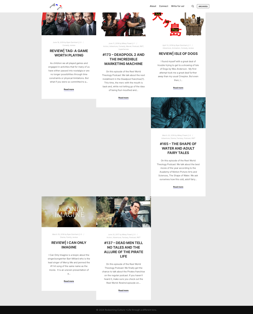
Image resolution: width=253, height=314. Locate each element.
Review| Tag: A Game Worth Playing (69, 53)
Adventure (113, 46)
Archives (203, 6)
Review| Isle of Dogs (178, 53)
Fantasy (180, 138)
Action (105, 46)
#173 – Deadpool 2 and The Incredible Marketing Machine (124, 59)
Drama (173, 138)
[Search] (192, 6)
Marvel (128, 46)
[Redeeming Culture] (56, 6)
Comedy (66, 45)
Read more (69, 89)
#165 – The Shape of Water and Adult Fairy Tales (178, 148)
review (72, 45)
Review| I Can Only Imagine (68, 245)
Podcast (135, 46)
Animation (176, 48)
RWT (141, 46)
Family (69, 237)
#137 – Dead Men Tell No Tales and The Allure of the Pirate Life (123, 249)
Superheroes (123, 49)
